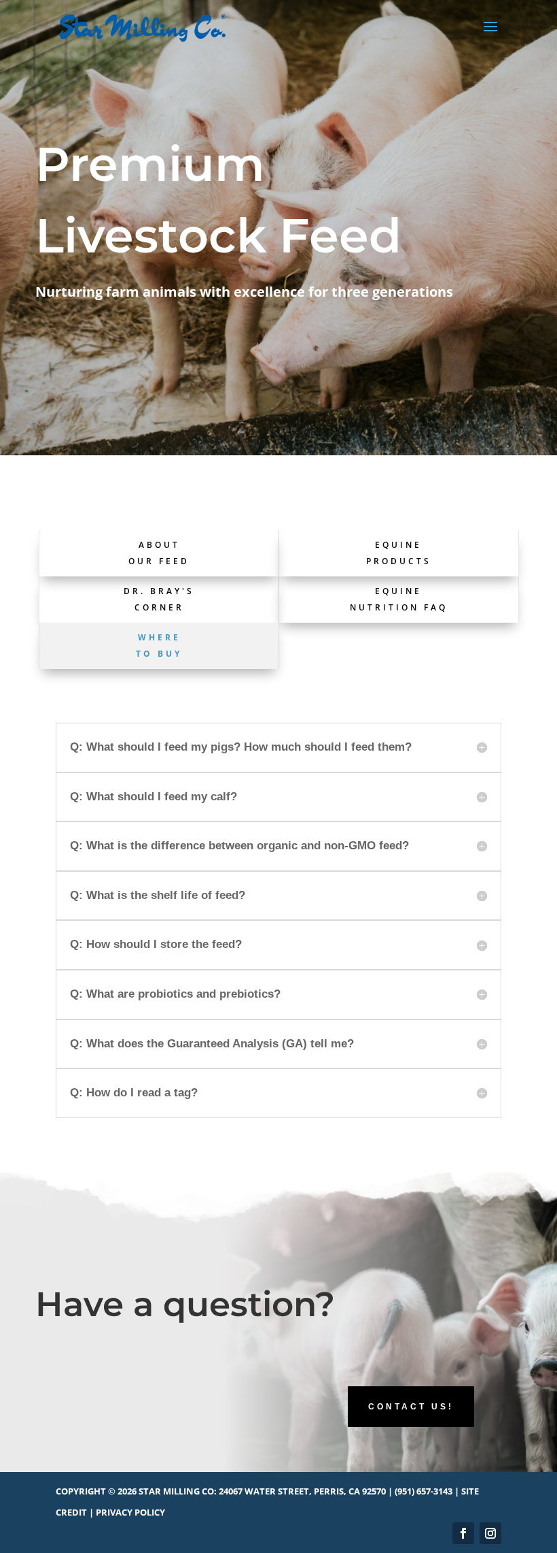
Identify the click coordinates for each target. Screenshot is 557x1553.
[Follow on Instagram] (490, 1533)
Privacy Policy (130, 1512)
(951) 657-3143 (423, 1491)
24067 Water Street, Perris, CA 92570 (302, 1491)
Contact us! (411, 1406)
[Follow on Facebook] (463, 1533)
